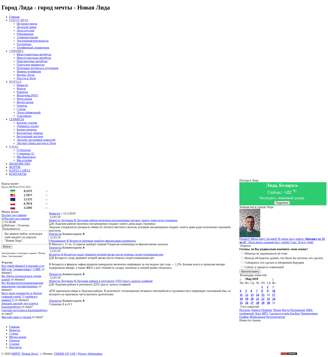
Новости (22, 85)
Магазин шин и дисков (16, 317)
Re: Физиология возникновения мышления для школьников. (22, 284)
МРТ (265, 313)
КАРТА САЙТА (19, 170)
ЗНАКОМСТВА (19, 163)
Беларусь (55, 254)
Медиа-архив (17, 337)
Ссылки (14, 343)
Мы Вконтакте (26, 156)
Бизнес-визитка (27, 129)
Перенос (266, 310)
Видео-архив (25, 102)
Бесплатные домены (30, 133)
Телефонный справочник (33, 47)
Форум (21, 88)
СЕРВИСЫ (16, 119)
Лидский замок (26, 27)
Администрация (27, 37)
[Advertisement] (144, 203)
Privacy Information (90, 353)
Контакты (15, 347)
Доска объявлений (29, 112)
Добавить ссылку (28, 126)
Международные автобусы (34, 54)
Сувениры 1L (25, 153)
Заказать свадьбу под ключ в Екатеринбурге (20, 305)
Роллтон (244, 310)
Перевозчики (309, 313)
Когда (285, 310)
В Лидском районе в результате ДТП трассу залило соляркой (113, 281)
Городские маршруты (30, 64)
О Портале (24, 150)
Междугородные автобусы (34, 57)
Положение (297, 310)
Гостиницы (24, 44)
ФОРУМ (14, 167)
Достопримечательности (33, 40)
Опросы (22, 105)
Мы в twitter (24, 160)
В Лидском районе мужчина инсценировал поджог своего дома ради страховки (125, 220)
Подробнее (282, 202)
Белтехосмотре (275, 316)
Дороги (256, 310)
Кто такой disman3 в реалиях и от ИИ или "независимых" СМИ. (23, 267)
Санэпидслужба (279, 313)
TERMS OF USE (65, 353)
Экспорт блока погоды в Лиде (36, 143)
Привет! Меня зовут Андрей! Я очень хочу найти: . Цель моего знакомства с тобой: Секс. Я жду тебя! (282, 240)
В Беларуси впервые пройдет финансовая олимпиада (101, 240)
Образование (25, 33)
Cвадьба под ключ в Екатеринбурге (24, 310)
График (244, 316)
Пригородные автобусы (32, 61)
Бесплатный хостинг (30, 136)
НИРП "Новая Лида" (25, 353)
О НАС (14, 146)
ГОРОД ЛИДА (18, 20)
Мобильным (258, 316)
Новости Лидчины (61, 220)
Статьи (21, 109)
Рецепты (22, 92)
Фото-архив (24, 98)
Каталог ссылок (27, 122)
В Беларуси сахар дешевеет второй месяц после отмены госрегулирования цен (112, 254)
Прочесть (55, 234)
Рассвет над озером (14, 215)
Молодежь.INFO (27, 95)
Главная (14, 16)
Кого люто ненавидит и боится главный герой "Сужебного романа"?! (22, 297)
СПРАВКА (16, 51)
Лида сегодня (25, 30)
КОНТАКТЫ (17, 174)
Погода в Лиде (26, 78)
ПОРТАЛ (15, 81)
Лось (258, 313)
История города (27, 23)
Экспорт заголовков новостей (36, 139)
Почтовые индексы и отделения (37, 68)
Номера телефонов (29, 71)
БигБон (295, 313)
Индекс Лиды (26, 74)
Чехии (277, 310)
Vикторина (24, 115)
